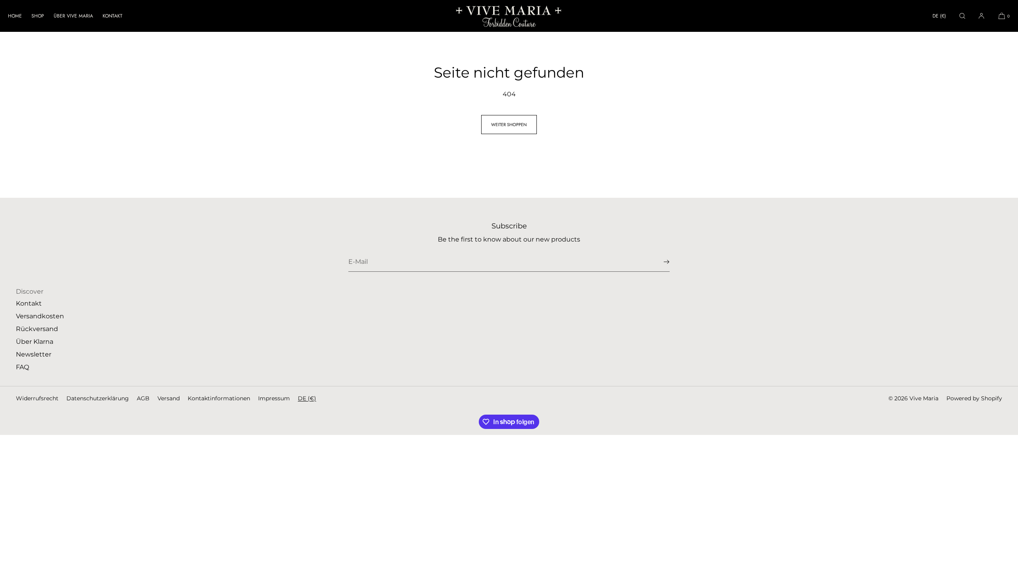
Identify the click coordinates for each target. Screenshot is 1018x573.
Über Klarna (34, 341)
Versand (168, 398)
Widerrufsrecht (37, 398)
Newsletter (33, 354)
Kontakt (112, 15)
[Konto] (981, 15)
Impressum (274, 398)
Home (15, 15)
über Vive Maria (73, 15)
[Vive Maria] (509, 16)
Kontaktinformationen (219, 398)
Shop (37, 15)
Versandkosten (40, 316)
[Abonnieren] (660, 261)
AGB (143, 398)
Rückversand (37, 329)
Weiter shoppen (509, 124)
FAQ (22, 367)
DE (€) (939, 15)
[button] (962, 15)
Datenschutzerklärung (97, 398)
